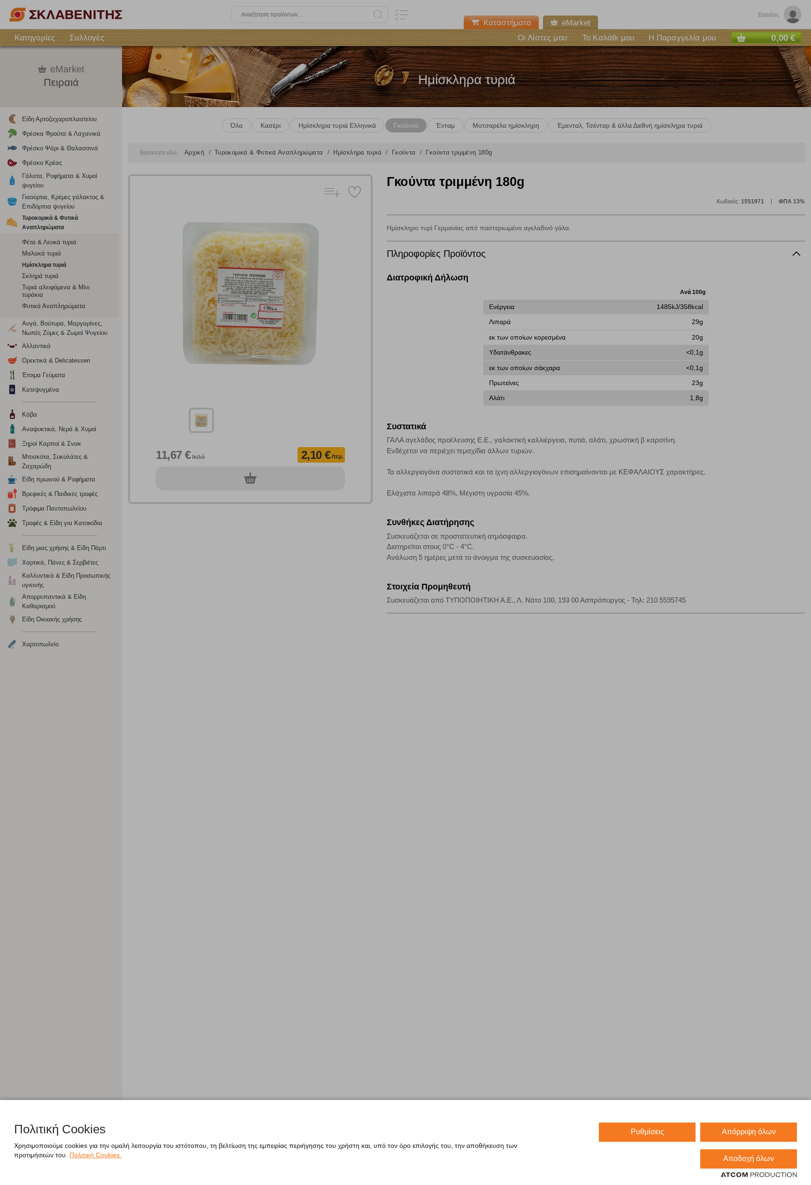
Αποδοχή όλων (748, 1158)
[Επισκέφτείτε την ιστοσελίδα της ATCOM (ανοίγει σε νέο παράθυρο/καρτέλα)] (759, 1175)
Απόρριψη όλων (749, 1132)
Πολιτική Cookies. (95, 1155)
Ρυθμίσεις (647, 1132)
